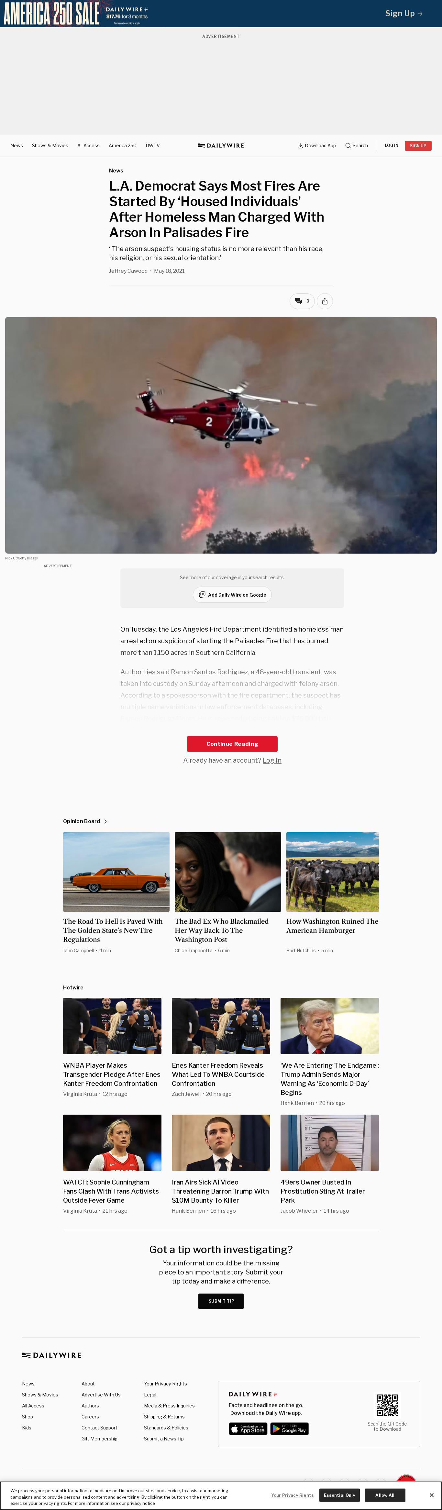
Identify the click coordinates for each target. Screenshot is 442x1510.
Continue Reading (232, 744)
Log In (272, 760)
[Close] (432, 1495)
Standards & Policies (166, 1427)
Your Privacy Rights (165, 1384)
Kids (26, 1427)
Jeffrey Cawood (128, 271)
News (16, 145)
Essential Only (339, 1494)
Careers (90, 1416)
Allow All (384, 1494)
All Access (88, 145)
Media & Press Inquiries (169, 1405)
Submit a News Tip (164, 1438)
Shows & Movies (50, 145)
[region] (221, 1495)
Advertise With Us (101, 1394)
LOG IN (391, 145)
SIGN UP (418, 145)
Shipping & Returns (164, 1416)
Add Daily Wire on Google (237, 595)
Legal (150, 1394)
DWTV (153, 145)
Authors (90, 1405)
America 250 (123, 145)
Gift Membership (99, 1438)
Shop (27, 1416)
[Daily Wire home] (221, 145)
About (88, 1383)
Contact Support (99, 1427)
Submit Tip (222, 1301)
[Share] (325, 301)
